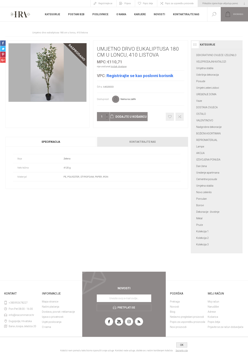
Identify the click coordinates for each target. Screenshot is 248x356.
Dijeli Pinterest (3, 54)
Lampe (200, 146)
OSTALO (201, 113)
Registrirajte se (105, 3)
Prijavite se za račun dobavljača (225, 327)
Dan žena (201, 166)
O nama (46, 327)
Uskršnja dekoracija (207, 74)
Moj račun (213, 301)
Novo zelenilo (204, 192)
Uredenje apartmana (207, 172)
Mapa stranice (50, 301)
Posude (200, 81)
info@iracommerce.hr (21, 315)
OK (181, 344)
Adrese (212, 311)
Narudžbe (213, 306)
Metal (199, 218)
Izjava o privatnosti (52, 316)
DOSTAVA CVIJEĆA (207, 107)
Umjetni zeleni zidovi (207, 87)
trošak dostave (119, 66)
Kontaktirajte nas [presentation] (142, 141)
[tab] (51, 142)
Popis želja (214, 321)
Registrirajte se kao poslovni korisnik (140, 75)
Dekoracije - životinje (207, 211)
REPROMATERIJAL (206, 140)
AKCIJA (200, 153)
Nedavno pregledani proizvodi (187, 316)
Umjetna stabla (204, 68)
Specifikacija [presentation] (51, 141)
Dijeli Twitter (3, 49)
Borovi (200, 205)
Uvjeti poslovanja (51, 321)
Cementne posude (206, 179)
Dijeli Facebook (3, 43)
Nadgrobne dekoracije (208, 126)
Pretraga (175, 301)
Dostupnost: (103, 99)
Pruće (199, 224)
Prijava (127, 3)
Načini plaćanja (50, 306)
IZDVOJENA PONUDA (208, 159)
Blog (172, 311)
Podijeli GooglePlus (3, 60)
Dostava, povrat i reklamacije (58, 311)
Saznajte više (182, 350)
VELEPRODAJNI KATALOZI (211, 61)
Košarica (213, 316)
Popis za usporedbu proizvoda (179, 3)
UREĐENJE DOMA (206, 94)
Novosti (174, 306)
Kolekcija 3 (202, 244)
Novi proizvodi (178, 327)
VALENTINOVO (204, 120)
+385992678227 (18, 302)
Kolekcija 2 (202, 237)
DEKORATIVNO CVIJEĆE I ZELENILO (216, 55)
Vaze (199, 100)
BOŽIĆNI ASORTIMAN (208, 133)
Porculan (201, 198)
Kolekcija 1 (202, 231)
